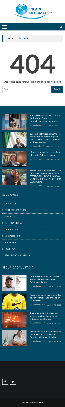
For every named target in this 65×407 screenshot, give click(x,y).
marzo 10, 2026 (52, 186)
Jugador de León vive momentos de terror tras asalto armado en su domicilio (45, 297)
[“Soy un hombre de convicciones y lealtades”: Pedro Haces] (14, 159)
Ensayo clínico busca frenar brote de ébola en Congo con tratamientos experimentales (46, 118)
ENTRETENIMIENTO (15, 210)
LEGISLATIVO (12, 229)
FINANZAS (10, 216)
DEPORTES (10, 203)
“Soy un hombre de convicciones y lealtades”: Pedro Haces (46, 153)
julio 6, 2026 (52, 125)
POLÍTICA (10, 248)
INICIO (10, 38)
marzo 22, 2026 (52, 146)
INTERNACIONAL (14, 223)
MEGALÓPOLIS (13, 236)
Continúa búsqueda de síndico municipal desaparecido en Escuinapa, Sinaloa (44, 279)
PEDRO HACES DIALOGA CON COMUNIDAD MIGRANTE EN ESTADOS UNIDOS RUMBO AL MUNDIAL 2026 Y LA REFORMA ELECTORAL (45, 176)
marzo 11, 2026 (52, 159)
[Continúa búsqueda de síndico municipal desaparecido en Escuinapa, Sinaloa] (14, 283)
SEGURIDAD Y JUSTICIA (17, 255)
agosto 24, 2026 (54, 341)
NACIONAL (10, 242)
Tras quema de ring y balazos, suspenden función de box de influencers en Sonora (44, 316)
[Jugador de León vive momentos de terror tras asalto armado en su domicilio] (14, 301)
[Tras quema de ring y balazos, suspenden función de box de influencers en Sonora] (14, 320)
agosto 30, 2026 (54, 286)
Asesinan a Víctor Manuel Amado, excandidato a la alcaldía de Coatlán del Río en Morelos (46, 334)
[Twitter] (13, 381)
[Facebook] (5, 381)
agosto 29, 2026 (54, 323)
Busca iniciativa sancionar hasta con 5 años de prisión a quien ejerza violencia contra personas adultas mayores (45, 138)
